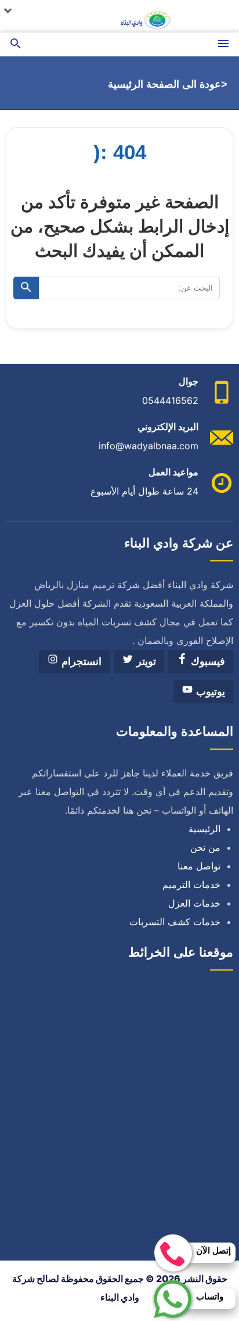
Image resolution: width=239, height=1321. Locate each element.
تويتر (144, 661)
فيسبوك (206, 661)
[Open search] (16, 44)
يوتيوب (209, 691)
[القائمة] (223, 44)
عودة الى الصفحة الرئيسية (164, 84)
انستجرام (80, 661)
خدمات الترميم (191, 884)
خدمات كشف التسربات (174, 922)
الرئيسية (204, 829)
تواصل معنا (199, 866)
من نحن (205, 847)
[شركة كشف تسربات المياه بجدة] (119, 16)
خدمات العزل (194, 903)
